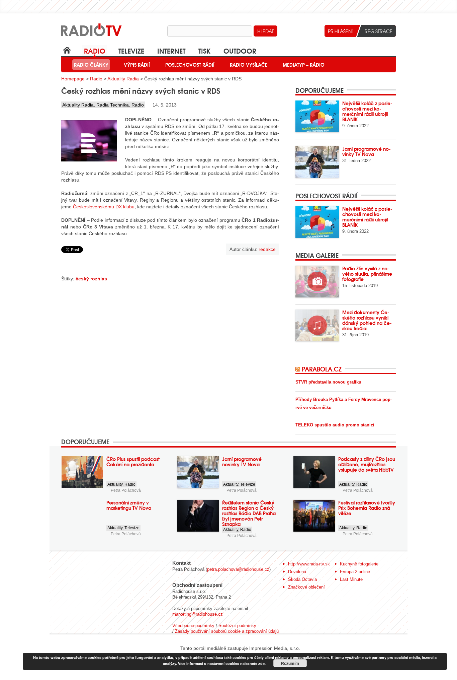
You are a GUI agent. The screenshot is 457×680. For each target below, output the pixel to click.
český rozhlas (91, 278)
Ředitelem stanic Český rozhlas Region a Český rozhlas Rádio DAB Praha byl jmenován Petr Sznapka (249, 513)
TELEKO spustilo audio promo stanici (334, 424)
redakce (267, 249)
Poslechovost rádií (189, 64)
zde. (262, 663)
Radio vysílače (248, 64)
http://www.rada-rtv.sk (309, 563)
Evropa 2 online (355, 571)
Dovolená (297, 571)
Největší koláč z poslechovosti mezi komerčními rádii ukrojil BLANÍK (367, 111)
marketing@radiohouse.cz (197, 614)
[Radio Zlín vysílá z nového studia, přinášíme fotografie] (317, 281)
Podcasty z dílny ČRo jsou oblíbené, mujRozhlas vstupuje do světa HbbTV (366, 464)
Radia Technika (112, 105)
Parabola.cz (322, 368)
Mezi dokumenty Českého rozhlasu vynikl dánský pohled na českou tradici (367, 320)
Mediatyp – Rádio (304, 64)
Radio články (91, 64)
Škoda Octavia (302, 579)
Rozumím (290, 663)
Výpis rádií (137, 64)
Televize (131, 50)
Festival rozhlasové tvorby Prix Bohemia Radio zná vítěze (366, 508)
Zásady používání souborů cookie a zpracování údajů (227, 631)
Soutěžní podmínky (237, 625)
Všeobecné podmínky (193, 625)
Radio (94, 50)
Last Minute (351, 579)
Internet (171, 50)
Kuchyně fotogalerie (359, 563)
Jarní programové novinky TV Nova (366, 151)
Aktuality (114, 484)
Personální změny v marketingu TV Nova (128, 505)
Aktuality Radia (123, 78)
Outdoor (239, 50)
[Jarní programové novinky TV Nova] (317, 162)
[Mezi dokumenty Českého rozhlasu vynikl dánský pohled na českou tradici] (317, 325)
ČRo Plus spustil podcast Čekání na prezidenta (133, 461)
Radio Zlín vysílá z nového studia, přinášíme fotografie (367, 274)
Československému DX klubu (103, 206)
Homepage (73, 78)
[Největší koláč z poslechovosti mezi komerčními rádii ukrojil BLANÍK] (317, 116)
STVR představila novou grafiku (328, 382)
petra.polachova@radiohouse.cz (238, 569)
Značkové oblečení (306, 587)
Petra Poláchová (126, 490)
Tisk (204, 50)
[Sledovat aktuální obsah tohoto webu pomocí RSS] (298, 368)
